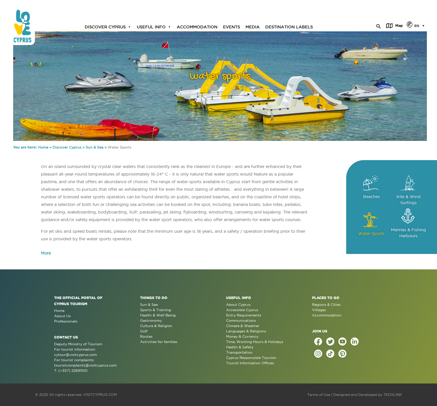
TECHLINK (392, 395)
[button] (378, 26)
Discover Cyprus (67, 147)
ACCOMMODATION (197, 27)
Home (43, 147)
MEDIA (253, 27)
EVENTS (231, 27)
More (46, 253)
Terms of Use (318, 395)
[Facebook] (318, 341)
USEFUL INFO (151, 27)
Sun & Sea (94, 147)
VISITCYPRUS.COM (100, 395)
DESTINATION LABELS (289, 27)
